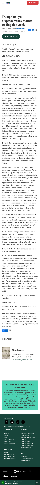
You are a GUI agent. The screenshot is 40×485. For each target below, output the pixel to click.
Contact (6, 435)
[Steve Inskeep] (6, 353)
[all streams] (37, 482)
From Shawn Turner (9, 456)
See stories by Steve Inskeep (22, 360)
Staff (5, 437)
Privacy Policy (25, 435)
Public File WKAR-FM (27, 443)
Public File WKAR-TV (27, 441)
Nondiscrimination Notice (28, 437)
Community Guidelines (27, 433)
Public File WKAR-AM (27, 445)
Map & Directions (9, 439)
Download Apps (25, 460)
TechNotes (24, 456)
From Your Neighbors (10, 458)
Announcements (9, 454)
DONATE (34, 3)
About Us (6, 433)
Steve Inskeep (20, 29)
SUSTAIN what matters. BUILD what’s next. (20, 386)
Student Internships (9, 443)
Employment (7, 441)
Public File (24, 439)
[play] (3, 483)
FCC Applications (26, 447)
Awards (6, 452)
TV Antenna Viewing (27, 458)
